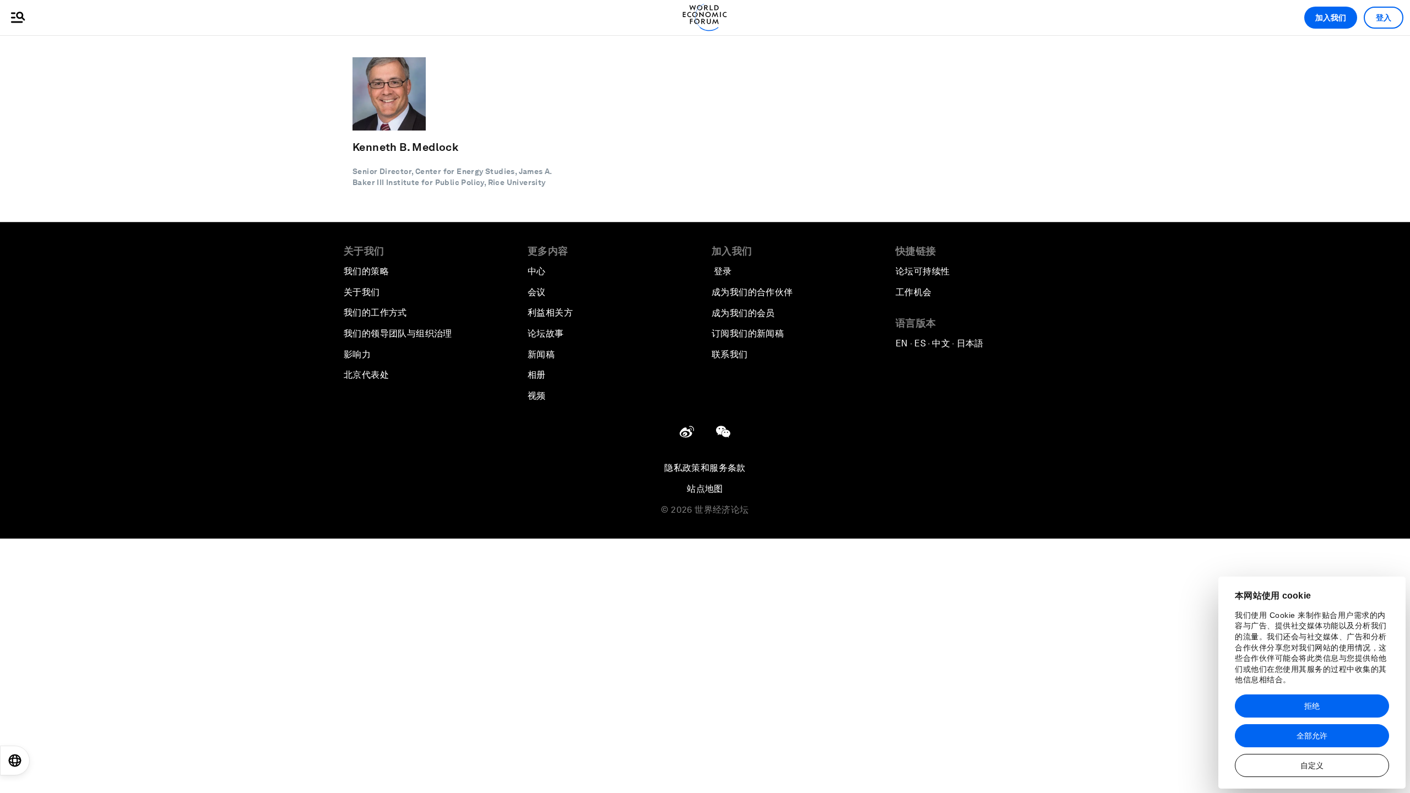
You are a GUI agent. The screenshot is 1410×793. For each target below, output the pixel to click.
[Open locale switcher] (15, 760)
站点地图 (705, 489)
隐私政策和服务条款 (705, 468)
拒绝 (1312, 706)
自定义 (1312, 765)
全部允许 (1312, 735)
